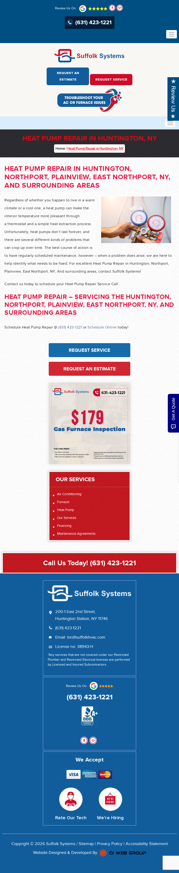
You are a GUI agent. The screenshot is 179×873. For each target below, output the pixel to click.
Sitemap (86, 844)
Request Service (111, 79)
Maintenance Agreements (76, 533)
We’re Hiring (110, 817)
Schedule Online (102, 327)
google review (101, 686)
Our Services (66, 518)
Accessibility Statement (147, 844)
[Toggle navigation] (171, 34)
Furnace (63, 502)
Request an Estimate (68, 76)
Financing (64, 526)
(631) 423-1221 (93, 22)
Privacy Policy (109, 844)
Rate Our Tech (70, 817)
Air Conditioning (69, 494)
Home (60, 148)
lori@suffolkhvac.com (86, 637)
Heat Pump (65, 510)
